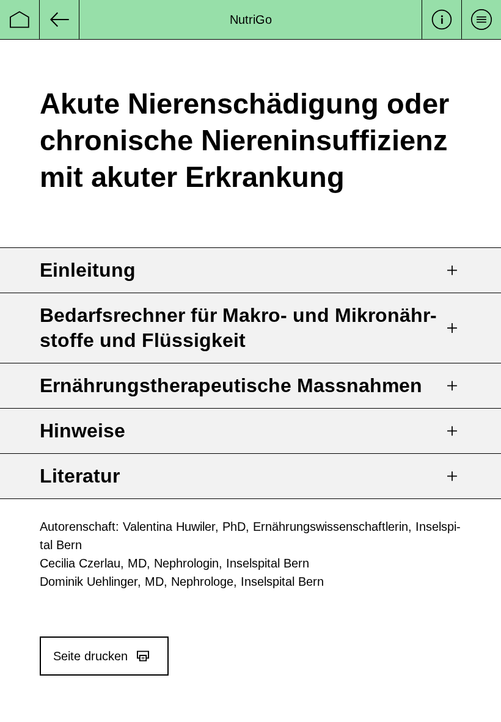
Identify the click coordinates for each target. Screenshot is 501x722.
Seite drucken (90, 656)
